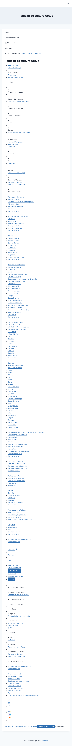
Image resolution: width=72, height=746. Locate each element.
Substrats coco (13, 512)
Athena (10, 236)
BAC (9, 377)
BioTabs (11, 384)
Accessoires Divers (16, 661)
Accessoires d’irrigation (16, 197)
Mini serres (12, 221)
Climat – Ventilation (16, 604)
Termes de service (14, 690)
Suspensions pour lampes (17, 329)
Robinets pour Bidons (15, 365)
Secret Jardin (12, 252)
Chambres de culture (16, 599)
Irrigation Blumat (13, 199)
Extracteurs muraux (15, 288)
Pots (11, 637)
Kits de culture (13, 144)
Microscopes (12, 527)
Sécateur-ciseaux (14, 532)
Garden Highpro (13, 243)
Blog (11, 82)
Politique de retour (14, 686)
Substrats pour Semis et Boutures (20, 519)
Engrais (12, 614)
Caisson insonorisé (14, 267)
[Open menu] (68, 3)
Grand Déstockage (14, 68)
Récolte (12, 644)
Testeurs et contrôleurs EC (17, 466)
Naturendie (12, 415)
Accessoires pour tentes (16, 257)
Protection (11, 163)
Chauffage (11, 269)
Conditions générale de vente (18, 681)
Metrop (10, 410)
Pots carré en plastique (16, 478)
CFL (9, 336)
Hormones (11, 219)
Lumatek (11, 348)
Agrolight (11, 339)
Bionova (11, 382)
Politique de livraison (15, 676)
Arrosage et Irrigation (16, 587)
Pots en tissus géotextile (16, 481)
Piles (9, 529)
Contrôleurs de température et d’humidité (22, 279)
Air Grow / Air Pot (14, 476)
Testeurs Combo (14, 471)
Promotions (12, 75)
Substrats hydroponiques (17, 515)
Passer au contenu (11, 726)
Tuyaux (10, 209)
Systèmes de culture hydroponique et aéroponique (26, 432)
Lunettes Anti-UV (14, 324)
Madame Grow (13, 408)
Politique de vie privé (15, 688)
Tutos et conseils (14, 542)
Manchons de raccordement (18, 305)
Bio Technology (13, 387)
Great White (12, 394)
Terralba (11, 420)
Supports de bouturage (16, 223)
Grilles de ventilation (15, 300)
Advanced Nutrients (15, 368)
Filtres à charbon (14, 291)
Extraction (11, 493)
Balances (11, 491)
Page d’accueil (13, 65)
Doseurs (11, 363)
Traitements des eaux (15, 182)
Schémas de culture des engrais (19, 539)
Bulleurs (11, 442)
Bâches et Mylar (13, 238)
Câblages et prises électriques (18, 101)
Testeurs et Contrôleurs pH (17, 468)
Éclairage (12, 609)
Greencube (12, 245)
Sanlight (11, 353)
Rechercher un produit (16, 77)
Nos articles (13, 72)
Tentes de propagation (16, 228)
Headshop (11, 498)
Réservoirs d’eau (13, 204)
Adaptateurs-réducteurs (16, 265)
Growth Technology (15, 399)
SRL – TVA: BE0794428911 (31, 53)
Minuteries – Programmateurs (18, 327)
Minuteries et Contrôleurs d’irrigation (21, 202)
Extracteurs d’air (13, 286)
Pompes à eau (13, 439)
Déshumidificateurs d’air (16, 281)
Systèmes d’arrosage (15, 206)
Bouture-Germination (16, 592)
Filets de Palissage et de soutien (19, 132)
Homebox (11, 250)
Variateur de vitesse (15, 312)
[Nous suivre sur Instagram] (9, 706)
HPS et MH (12, 332)
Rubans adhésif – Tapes (16, 173)
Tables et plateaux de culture (18, 444)
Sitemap (45, 741)
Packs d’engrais (13, 427)
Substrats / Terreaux (16, 652)
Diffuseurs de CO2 (14, 284)
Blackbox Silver (13, 240)
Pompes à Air (12, 437)
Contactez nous (13, 683)
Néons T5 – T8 (13, 334)
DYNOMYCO (12, 391)
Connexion (33, 726)
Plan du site (12, 693)
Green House (12, 396)
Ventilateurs (12, 315)
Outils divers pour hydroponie (18, 451)
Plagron (10, 418)
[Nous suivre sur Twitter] (9, 704)
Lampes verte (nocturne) (16, 322)
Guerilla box (12, 248)
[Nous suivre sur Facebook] (9, 701)
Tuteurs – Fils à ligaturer (16, 185)
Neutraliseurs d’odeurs (16, 307)
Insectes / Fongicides (15, 142)
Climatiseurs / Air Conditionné (18, 274)
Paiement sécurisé (14, 674)
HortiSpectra (12, 346)
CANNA (10, 389)
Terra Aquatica (13, 422)
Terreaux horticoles (15, 517)
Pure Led (11, 351)
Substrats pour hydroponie (17, 435)
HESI (9, 403)
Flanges (10, 296)
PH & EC (12, 633)
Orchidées (11, 147)
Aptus (10, 370)
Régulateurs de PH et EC (16, 464)
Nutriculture (12, 449)
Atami (10, 372)
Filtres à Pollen (13, 293)
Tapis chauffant (13, 226)
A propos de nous (14, 679)
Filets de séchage (14, 495)
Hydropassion (13, 406)
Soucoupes (12, 485)
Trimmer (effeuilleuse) (15, 502)
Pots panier (12, 483)
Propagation (12, 255)
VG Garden (12, 425)
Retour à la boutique (46, 726)
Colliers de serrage (14, 277)
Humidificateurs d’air (15, 303)
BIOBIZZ (11, 380)
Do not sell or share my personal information (23, 695)
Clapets (10, 272)
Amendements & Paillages (17, 510)
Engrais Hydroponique (15, 446)
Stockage (11, 500)
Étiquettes (11, 525)
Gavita (10, 344)
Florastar (11, 341)
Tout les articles (13, 211)
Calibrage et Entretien (15, 461)
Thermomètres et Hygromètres (19, 310)
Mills (9, 413)
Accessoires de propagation (18, 216)
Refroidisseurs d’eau (15, 454)
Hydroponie (13, 621)
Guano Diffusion (13, 401)
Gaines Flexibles (13, 298)
